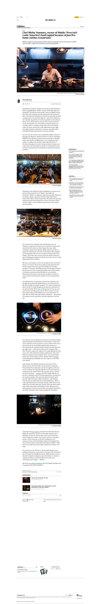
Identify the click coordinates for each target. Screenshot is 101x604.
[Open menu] (18, 20)
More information (26, 501)
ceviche (56, 356)
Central (38, 373)
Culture (21, 26)
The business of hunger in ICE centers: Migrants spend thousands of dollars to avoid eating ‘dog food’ (76, 161)
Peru (23, 495)
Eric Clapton (35, 431)
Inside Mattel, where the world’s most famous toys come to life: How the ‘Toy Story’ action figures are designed (77, 183)
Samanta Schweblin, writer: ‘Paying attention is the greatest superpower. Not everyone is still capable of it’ (76, 156)
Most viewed (71, 176)
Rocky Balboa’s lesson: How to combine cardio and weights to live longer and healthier (77, 196)
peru (23, 30)
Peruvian (25, 136)
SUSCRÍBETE (77, 17)
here (44, 501)
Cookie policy (32, 601)
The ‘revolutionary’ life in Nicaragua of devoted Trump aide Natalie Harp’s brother (77, 179)
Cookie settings (27, 601)
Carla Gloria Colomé (34, 479)
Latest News (82, 26)
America (29, 495)
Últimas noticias (72, 149)
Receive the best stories (22, 569)
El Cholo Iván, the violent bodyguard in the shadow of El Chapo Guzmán (77, 187)
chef (28, 110)
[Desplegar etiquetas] (60, 495)
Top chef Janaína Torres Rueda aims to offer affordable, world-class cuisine (43, 487)
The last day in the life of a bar (39, 477)
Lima (26, 495)
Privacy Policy (23, 601)
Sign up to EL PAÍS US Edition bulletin (30, 471)
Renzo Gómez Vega (27, 99)
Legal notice (19, 601)
